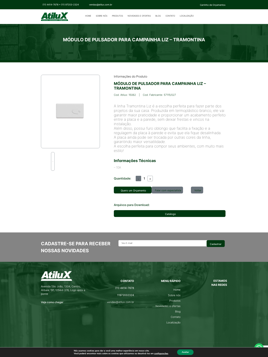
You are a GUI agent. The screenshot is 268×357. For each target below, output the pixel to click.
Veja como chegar (52, 302)
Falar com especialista (168, 190)
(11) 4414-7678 (50, 4)
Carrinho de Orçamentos (213, 5)
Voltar (197, 190)
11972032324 (125, 295)
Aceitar (185, 352)
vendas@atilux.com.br (120, 302)
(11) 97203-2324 (70, 4)
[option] (52, 161)
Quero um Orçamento (133, 190)
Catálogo (170, 214)
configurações (161, 353)
